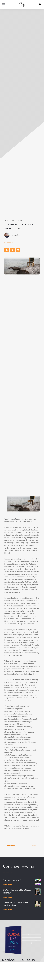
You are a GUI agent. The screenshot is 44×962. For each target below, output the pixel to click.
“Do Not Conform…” (12, 880)
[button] (40, 4)
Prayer (20, 220)
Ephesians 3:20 (30, 674)
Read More (7, 885)
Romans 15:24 (17, 606)
